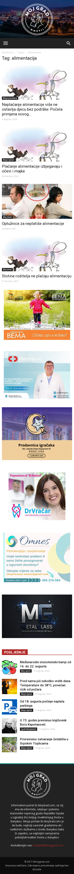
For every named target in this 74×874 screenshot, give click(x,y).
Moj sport (26, 671)
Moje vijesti (8, 160)
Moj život (7, 217)
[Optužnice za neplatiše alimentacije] (37, 201)
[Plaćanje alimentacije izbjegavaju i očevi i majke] (37, 144)
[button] (68, 43)
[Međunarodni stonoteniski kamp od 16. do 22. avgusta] (9, 667)
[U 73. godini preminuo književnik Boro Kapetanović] (9, 725)
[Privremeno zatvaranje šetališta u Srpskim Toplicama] (9, 744)
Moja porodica (10, 98)
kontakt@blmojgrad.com (48, 845)
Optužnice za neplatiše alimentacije (33, 223)
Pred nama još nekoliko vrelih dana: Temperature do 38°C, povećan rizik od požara (45, 685)
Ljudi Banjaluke (28, 729)
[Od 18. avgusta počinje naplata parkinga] (9, 707)
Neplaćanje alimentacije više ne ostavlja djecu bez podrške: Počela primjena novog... (32, 109)
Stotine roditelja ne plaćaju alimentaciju (36, 276)
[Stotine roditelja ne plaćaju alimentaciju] (37, 253)
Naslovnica (8, 52)
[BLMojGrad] (37, 17)
